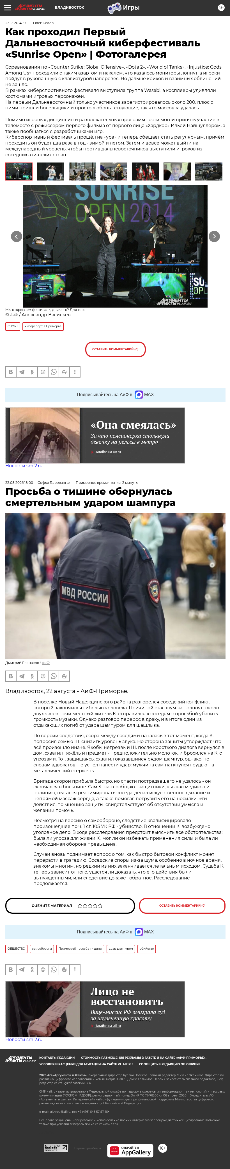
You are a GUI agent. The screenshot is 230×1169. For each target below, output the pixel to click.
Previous (17, 236)
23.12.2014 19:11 (17, 23)
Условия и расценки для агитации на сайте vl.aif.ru (86, 1064)
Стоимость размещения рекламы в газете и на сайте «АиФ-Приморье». (143, 1058)
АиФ (14, 315)
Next (214, 236)
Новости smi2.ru (24, 465)
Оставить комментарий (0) (115, 349)
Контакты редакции (57, 1058)
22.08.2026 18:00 (19, 482)
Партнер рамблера (87, 1148)
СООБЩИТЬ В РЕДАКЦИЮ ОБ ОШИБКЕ (169, 1064)
